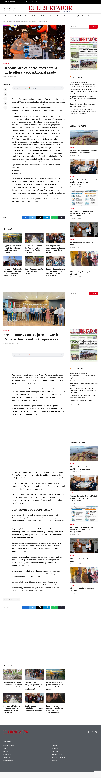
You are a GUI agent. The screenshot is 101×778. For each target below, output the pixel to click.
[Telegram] (5, 103)
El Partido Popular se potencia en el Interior (83, 273)
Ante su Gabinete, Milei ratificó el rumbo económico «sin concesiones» (39, 2)
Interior (51, 16)
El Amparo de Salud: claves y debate (81, 244)
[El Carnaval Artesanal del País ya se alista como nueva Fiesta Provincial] (34, 238)
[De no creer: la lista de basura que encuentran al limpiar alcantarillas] (12, 674)
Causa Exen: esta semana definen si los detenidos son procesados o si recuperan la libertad (84, 91)
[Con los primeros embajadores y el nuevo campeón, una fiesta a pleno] (55, 238)
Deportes (67, 16)
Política (27, 16)
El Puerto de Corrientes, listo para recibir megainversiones (83, 152)
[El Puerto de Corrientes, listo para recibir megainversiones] (84, 137)
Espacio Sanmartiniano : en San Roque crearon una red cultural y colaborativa (55, 272)
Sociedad (44, 16)
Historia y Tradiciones (79, 16)
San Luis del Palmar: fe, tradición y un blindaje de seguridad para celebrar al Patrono (12, 272)
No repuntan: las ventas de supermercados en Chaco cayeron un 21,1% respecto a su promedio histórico (82, 84)
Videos (20, 16)
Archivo (97, 16)
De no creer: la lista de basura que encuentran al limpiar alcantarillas (12, 685)
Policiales (59, 16)
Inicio (15, 16)
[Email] (5, 98)
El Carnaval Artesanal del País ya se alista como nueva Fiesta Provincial (34, 249)
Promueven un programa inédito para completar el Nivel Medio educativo (55, 709)
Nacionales (35, 16)
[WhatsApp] (5, 108)
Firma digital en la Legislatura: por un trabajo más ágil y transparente (82, 213)
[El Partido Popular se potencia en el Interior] (84, 258)
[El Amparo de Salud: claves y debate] (84, 229)
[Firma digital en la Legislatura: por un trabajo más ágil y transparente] (84, 198)
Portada (5, 21)
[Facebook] (5, 89)
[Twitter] (5, 94)
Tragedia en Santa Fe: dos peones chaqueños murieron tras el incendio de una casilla (83, 99)
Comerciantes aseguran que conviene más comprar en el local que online (34, 686)
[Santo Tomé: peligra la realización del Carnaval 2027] (34, 261)
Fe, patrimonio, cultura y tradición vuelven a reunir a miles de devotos (12, 249)
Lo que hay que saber (11, 599)
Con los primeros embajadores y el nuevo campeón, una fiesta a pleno (55, 249)
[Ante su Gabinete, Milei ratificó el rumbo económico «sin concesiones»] (84, 166)
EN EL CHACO (77, 77)
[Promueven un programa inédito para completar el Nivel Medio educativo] (55, 698)
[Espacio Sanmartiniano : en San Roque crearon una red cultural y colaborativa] (55, 261)
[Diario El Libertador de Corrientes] (51, 9)
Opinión (90, 16)
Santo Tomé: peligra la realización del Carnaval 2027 (34, 271)
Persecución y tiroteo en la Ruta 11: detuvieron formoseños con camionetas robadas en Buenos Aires (83, 111)
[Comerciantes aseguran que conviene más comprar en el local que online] (34, 674)
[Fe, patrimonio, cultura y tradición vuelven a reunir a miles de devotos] (12, 238)
